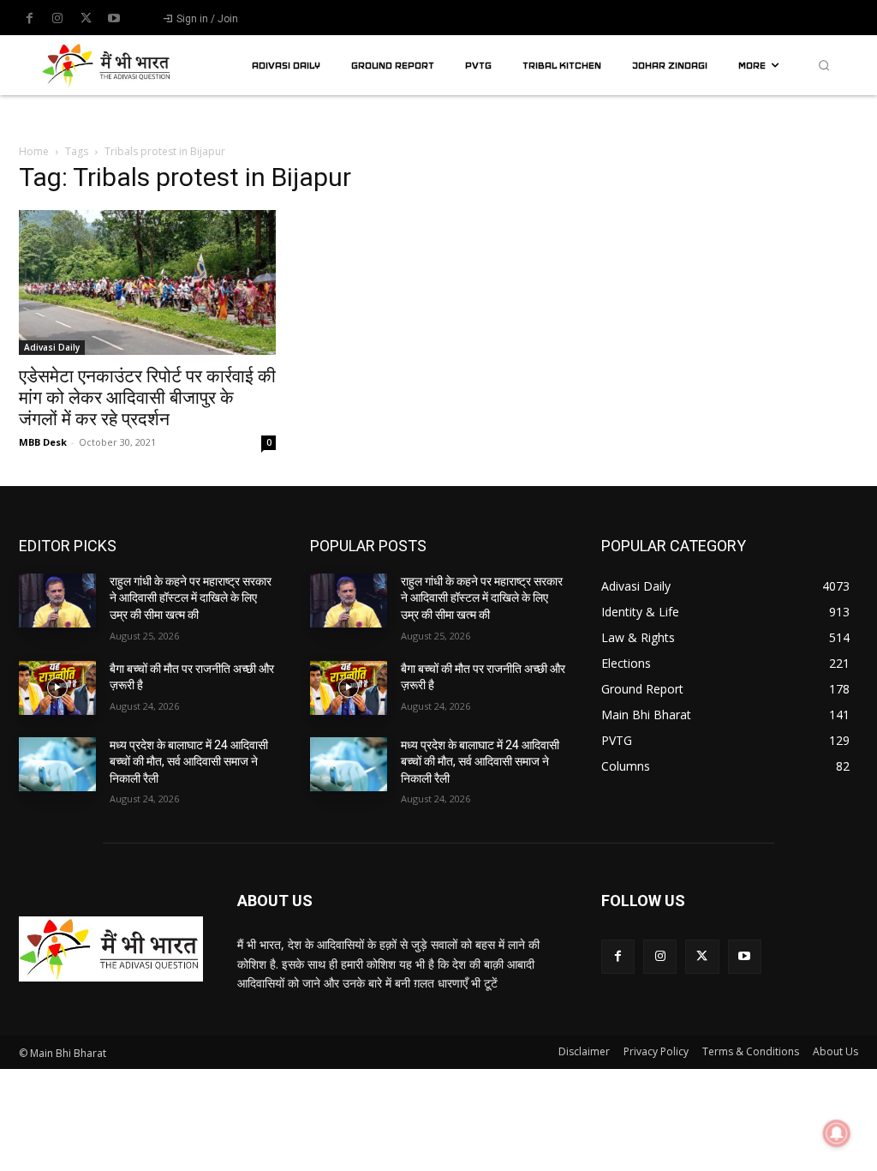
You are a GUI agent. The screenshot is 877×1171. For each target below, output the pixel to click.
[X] (86, 19)
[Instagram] (57, 19)
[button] (823, 65)
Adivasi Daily (52, 347)
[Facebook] (29, 19)
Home (34, 151)
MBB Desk (43, 441)
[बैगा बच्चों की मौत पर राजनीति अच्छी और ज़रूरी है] (57, 688)
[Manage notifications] (836, 1133)
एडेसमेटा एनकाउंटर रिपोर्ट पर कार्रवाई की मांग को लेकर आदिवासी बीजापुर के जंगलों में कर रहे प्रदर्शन (147, 397)
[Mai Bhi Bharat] (108, 65)
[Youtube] (114, 19)
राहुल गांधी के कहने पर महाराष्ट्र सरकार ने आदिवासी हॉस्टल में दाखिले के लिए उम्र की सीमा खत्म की (190, 598)
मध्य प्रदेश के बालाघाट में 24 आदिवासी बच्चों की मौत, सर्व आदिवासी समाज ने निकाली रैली (189, 761)
